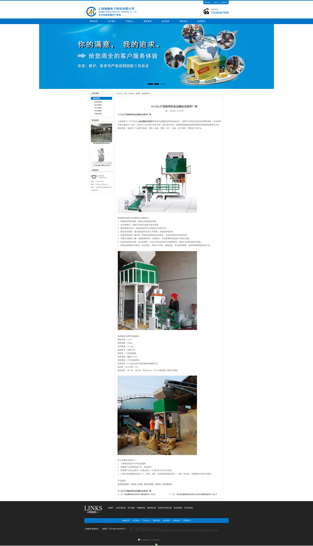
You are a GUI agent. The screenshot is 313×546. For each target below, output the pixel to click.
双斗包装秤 (98, 108)
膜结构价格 (151, 508)
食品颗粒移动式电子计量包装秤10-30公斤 (140, 494)
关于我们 (207, 2)
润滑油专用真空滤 (165, 508)
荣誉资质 (147, 21)
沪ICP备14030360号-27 (117, 529)
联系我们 (224, 2)
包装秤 (138, 93)
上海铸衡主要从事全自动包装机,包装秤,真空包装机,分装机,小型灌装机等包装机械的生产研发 (188, 530)
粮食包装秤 (98, 102)
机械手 (110, 508)
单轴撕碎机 (141, 508)
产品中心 (216, 2)
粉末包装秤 (98, 114)
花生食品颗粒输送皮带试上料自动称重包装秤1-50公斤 (196, 494)
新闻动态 (183, 21)
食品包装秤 (98, 105)
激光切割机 (178, 508)
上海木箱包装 (120, 508)
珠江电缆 (131, 508)
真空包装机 (188, 508)
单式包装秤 (98, 111)
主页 (125, 93)
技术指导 (165, 21)
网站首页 (94, 21)
